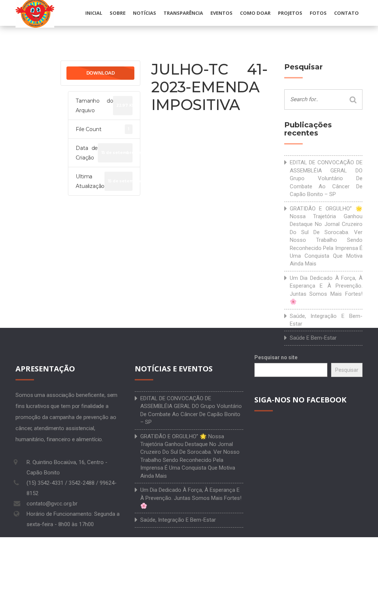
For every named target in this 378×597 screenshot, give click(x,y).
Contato (346, 13)
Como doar (255, 13)
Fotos (318, 13)
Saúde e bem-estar (313, 337)
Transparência (183, 13)
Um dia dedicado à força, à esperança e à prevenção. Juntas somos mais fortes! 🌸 (326, 290)
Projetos (290, 13)
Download (100, 72)
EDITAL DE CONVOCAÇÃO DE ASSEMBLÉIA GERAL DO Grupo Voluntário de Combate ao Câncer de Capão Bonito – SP (326, 178)
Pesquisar (346, 370)
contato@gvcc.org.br (52, 503)
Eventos (221, 13)
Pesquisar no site (276, 357)
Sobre (118, 13)
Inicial (93, 13)
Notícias (144, 13)
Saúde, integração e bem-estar (326, 320)
